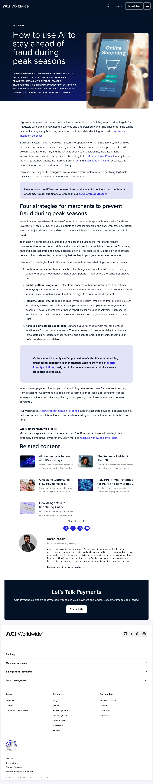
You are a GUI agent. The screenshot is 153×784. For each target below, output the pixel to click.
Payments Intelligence (58, 92)
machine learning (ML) (97, 160)
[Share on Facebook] (73, 528)
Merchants (37, 92)
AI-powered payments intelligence (59, 411)
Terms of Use (12, 763)
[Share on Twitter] (66, 528)
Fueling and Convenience (37, 73)
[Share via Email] (87, 528)
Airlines (17, 73)
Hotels (46, 77)
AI (77, 160)
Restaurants (33, 81)
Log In (119, 6)
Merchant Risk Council (101, 156)
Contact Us (76, 609)
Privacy (9, 758)
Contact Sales (134, 6)
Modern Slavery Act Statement (20, 771)
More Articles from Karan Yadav (64, 567)
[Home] (24, 633)
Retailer (46, 81)
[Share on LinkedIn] (80, 528)
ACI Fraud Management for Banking (52, 84)
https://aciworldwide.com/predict (98, 438)
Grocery (35, 77)
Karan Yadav (56, 538)
